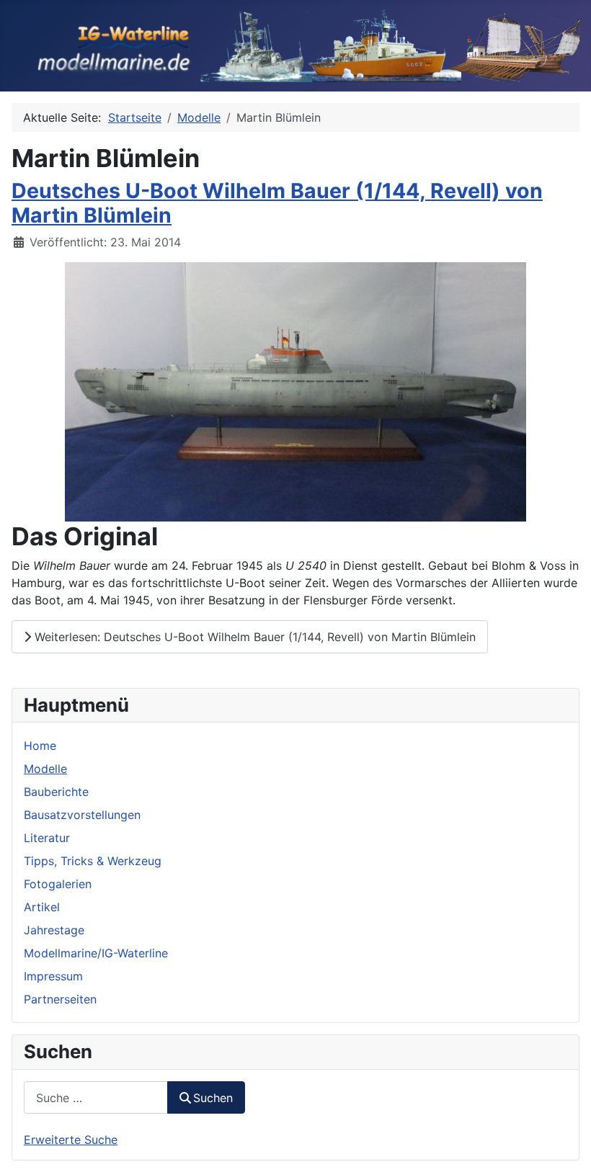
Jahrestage (54, 930)
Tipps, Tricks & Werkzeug (92, 861)
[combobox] (96, 1097)
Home (40, 745)
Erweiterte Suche (70, 1139)
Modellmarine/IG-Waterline (96, 953)
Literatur (47, 838)
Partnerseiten (60, 999)
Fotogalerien (58, 884)
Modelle (45, 768)
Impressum (53, 976)
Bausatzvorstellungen (82, 815)
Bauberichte (56, 791)
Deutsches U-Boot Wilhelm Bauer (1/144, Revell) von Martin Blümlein (277, 203)
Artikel (42, 907)
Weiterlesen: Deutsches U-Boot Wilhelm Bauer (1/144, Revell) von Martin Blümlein (253, 637)
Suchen (213, 1098)
